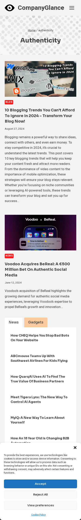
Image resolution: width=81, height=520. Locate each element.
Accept (40, 484)
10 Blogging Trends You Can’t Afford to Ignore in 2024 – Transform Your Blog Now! (40, 116)
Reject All (40, 494)
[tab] (14, 322)
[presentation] (40, 79)
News (9, 255)
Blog (9, 102)
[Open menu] (71, 8)
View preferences (40, 505)
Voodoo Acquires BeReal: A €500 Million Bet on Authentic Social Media (37, 270)
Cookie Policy (38, 514)
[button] (75, 448)
